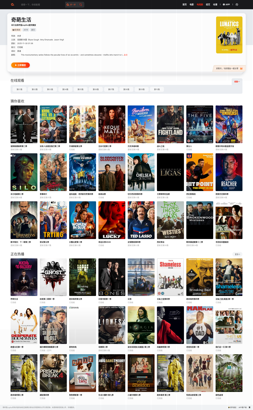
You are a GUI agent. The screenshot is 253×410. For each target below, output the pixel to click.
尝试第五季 (44, 242)
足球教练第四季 (134, 242)
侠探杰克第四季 (222, 194)
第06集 (96, 89)
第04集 (65, 89)
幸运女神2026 (104, 242)
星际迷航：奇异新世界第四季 (81, 194)
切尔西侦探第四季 (135, 194)
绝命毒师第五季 (75, 299)
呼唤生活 (14, 299)
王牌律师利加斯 (163, 194)
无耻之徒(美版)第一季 (225, 299)
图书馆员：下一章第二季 (21, 242)
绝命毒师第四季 (192, 299)
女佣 (129, 299)
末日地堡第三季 (17, 194)
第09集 (142, 89)
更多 (237, 254)
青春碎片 (43, 194)
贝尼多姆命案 (133, 146)
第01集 (19, 89)
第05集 (80, 89)
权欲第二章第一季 (47, 299)
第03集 (50, 89)
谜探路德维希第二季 (19, 146)
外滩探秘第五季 (75, 146)
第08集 (126, 89)
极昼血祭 (102, 194)
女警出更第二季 (75, 242)
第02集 (35, 89)
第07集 (111, 89)
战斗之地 (160, 146)
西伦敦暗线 (191, 194)
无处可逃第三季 (104, 146)
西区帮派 (160, 242)
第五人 (189, 146)
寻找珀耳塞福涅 (222, 242)
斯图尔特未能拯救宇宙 (225, 146)
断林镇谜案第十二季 (194, 242)
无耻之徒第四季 (163, 299)
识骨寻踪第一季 (104, 299)
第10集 (157, 89)
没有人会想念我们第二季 (50, 146)
